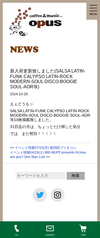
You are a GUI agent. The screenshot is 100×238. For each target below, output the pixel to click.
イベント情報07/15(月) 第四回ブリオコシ (45, 148)
